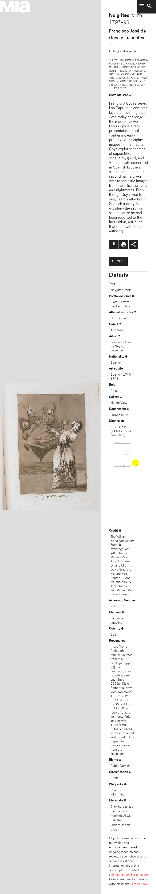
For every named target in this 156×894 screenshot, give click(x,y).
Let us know (140, 884)
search (149, 6)
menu (142, 6)
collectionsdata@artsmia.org (128, 875)
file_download (114, 244)
